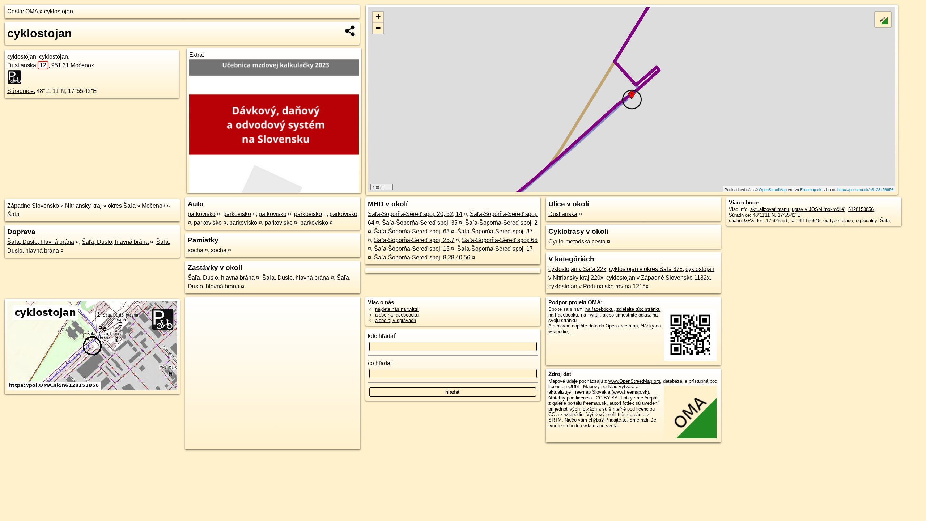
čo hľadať (380, 363)
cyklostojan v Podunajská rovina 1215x (598, 286)
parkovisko (202, 214)
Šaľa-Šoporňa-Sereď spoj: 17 (495, 249)
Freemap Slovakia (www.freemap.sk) (610, 392)
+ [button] (378, 16)
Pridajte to (615, 420)
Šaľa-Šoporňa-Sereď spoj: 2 (501, 223)
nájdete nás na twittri (397, 309)
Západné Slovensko (33, 206)
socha (195, 250)
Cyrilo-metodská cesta (577, 241)
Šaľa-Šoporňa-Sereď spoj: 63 (412, 231)
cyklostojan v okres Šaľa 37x (646, 269)
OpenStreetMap (773, 189)
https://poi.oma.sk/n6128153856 (865, 189)
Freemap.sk (810, 189)
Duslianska (26, 65)
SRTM (555, 420)
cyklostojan (58, 11)
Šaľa (13, 214)
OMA (31, 11)
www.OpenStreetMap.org (634, 381)
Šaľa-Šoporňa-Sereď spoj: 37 (495, 231)
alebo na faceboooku (397, 315)
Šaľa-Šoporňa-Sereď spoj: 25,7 (414, 240)
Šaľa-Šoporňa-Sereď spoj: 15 (412, 249)
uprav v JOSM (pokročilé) (818, 209)
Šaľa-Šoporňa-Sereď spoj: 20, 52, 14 (415, 214)
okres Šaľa (122, 206)
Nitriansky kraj (83, 206)
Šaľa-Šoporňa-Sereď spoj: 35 (420, 223)
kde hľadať (382, 336)
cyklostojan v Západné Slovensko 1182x (658, 278)
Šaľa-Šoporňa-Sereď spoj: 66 (500, 240)
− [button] (378, 28)
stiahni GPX (741, 220)
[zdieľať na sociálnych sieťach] (350, 31)
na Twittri (590, 315)
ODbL (574, 386)
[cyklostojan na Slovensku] (17, 77)
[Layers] (883, 19)
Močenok (153, 206)
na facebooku (599, 309)
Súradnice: (21, 91)
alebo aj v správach (395, 320)
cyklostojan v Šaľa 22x (577, 269)
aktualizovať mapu (769, 209)
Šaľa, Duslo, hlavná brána (40, 242)
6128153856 (861, 209)
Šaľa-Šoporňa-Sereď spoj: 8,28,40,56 (422, 257)
